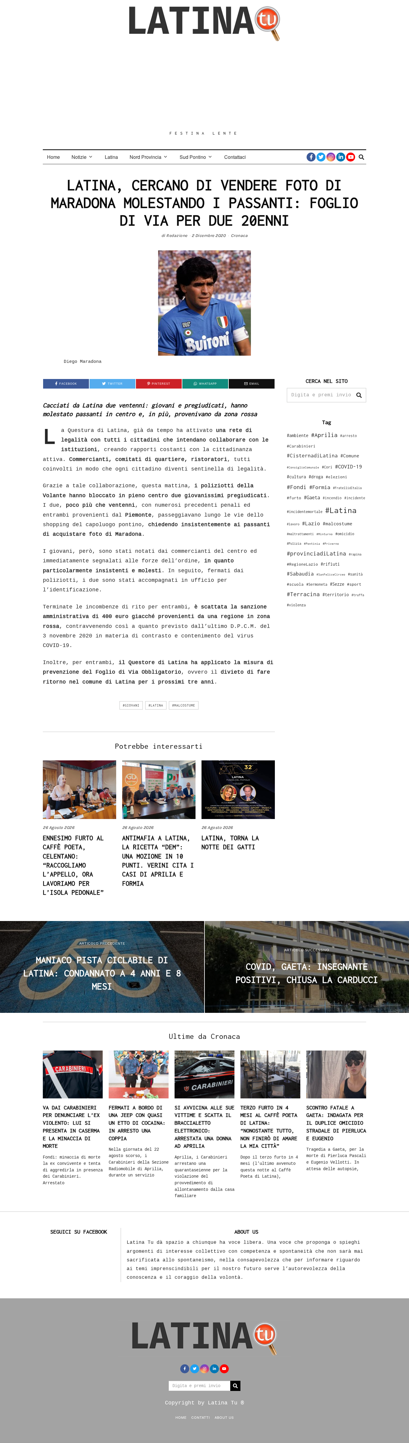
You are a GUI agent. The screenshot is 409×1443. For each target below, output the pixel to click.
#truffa (358, 595)
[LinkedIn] (340, 157)
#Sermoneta (316, 584)
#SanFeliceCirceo (330, 574)
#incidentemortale (304, 511)
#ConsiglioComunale (303, 467)
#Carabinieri (301, 446)
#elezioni (336, 476)
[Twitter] (320, 157)
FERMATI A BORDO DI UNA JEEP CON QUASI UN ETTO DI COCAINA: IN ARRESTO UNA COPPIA (137, 1122)
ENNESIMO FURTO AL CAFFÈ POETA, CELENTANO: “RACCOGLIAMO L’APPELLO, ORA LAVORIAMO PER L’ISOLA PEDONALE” (73, 865)
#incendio (332, 498)
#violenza (296, 605)
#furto (294, 497)
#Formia (319, 487)
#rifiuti (330, 564)
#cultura (296, 476)
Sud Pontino (193, 156)
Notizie (79, 156)
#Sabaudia (300, 574)
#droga (316, 476)
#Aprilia (324, 434)
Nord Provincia (145, 156)
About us (224, 1417)
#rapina (355, 554)
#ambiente (297, 435)
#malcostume (183, 705)
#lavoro (293, 524)
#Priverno (331, 543)
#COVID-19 (348, 466)
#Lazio (311, 523)
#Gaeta (312, 497)
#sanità (355, 574)
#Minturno (324, 534)
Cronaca (239, 235)
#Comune (349, 455)
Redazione (176, 235)
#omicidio (344, 534)
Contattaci (235, 156)
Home (53, 156)
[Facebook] (311, 157)
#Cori (327, 467)
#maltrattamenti (300, 534)
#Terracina (303, 594)
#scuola (295, 584)
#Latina (156, 705)
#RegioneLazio (302, 564)
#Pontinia (312, 543)
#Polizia (294, 543)
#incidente (354, 498)
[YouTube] (350, 157)
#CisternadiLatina (312, 456)
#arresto (348, 436)
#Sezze (337, 584)
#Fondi (297, 487)
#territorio (335, 594)
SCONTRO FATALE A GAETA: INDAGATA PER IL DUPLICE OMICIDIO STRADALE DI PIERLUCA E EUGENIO (336, 1122)
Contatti (200, 1417)
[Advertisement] (204, 86)
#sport (354, 584)
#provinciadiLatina (316, 553)
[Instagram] (330, 157)
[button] (359, 395)
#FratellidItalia (347, 488)
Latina (111, 156)
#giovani (131, 705)
